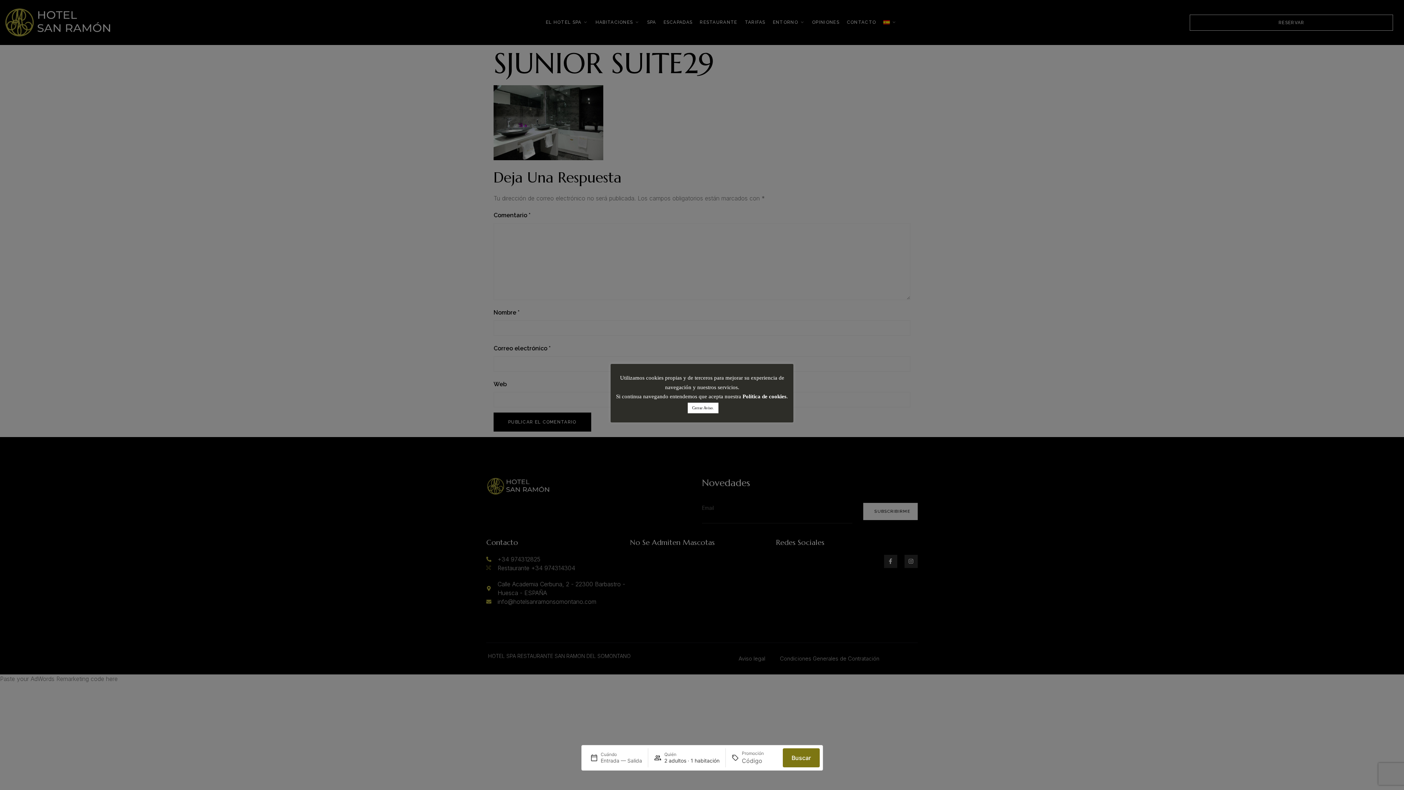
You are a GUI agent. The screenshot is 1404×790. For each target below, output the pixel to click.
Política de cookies (764, 396)
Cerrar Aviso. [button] (703, 408)
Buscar (801, 757)
